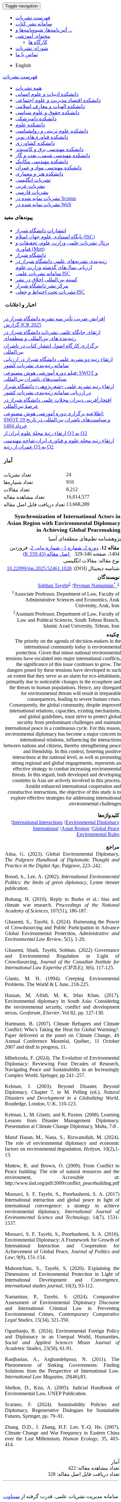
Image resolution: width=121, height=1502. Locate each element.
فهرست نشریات (32, 17)
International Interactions (37, 822)
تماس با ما (26, 54)
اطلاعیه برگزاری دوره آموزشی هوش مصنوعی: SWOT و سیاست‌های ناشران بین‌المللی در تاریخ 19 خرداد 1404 (57, 419)
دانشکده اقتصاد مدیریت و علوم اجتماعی (58, 100)
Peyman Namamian (95, 585)
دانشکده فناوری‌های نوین (41, 137)
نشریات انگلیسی (33, 180)
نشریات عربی (30, 186)
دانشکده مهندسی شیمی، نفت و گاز (52, 155)
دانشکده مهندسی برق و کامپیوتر (49, 149)
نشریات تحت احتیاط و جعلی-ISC (50, 292)
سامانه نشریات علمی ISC (42, 273)
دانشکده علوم (30, 124)
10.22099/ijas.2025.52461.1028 (39, 568)
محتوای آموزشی (32, 36)
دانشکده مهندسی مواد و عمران (48, 167)
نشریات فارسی (31, 192)
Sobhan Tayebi (53, 585)
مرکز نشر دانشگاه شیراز (41, 285)
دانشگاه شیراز (30, 255)
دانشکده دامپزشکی (35, 118)
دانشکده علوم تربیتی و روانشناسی (51, 131)
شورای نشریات (31, 48)
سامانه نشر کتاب (33, 23)
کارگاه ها (37, 42)
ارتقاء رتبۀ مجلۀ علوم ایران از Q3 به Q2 (45, 433)
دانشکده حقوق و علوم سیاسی (47, 112)
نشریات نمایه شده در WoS (43, 204)
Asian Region (75, 828)
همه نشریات (28, 88)
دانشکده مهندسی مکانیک (41, 161)
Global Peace (105, 828)
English (23, 65)
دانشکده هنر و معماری (39, 173)
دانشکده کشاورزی (35, 143)
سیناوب (11, 1496)
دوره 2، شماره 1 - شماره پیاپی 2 (64, 547)
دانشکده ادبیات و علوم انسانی (46, 94)
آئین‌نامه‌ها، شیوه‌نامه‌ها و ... (43, 30)
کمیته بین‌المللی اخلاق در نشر (46, 279)
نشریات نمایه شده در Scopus (45, 198)
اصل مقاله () (47, 554)
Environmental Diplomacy (92, 822)
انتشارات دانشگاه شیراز (40, 230)
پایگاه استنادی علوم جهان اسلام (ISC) (55, 236)
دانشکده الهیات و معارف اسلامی (50, 106)
